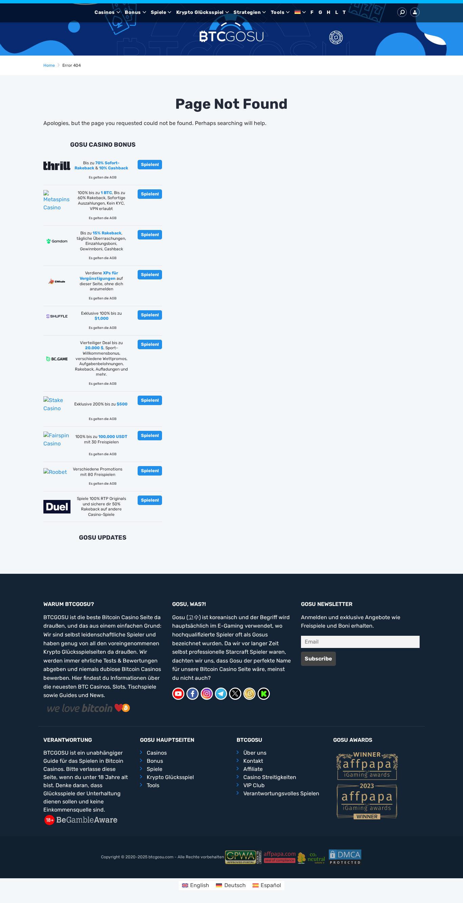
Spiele (158, 12)
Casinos (105, 12)
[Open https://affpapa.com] (367, 765)
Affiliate (253, 769)
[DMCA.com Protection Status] (345, 857)
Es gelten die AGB (103, 177)
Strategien (247, 12)
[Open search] (402, 12)
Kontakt (253, 761)
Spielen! (150, 164)
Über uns (254, 753)
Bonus (133, 12)
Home (49, 65)
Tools (278, 12)
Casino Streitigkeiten (269, 777)
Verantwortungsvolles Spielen (281, 793)
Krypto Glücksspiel (200, 12)
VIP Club (254, 785)
